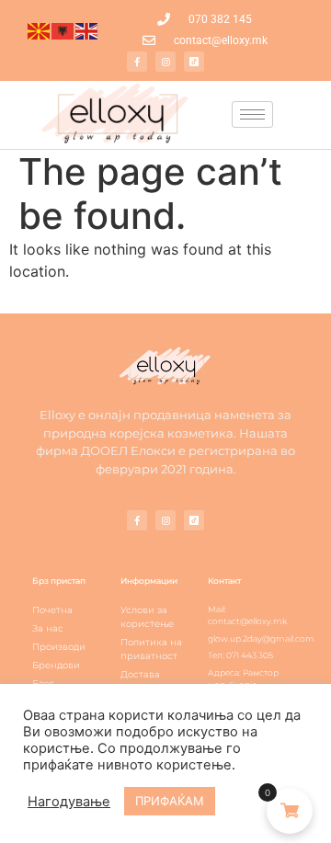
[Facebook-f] (137, 61)
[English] (87, 30)
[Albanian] (63, 30)
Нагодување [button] (69, 801)
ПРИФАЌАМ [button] (169, 800)
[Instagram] (165, 61)
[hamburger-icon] (252, 114)
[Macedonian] (39, 30)
